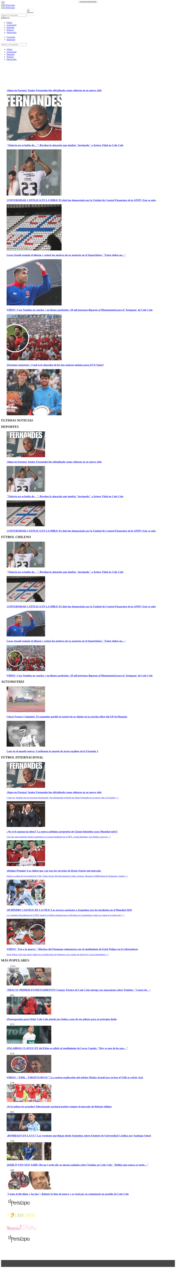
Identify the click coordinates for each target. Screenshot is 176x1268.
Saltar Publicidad (88, 2)
